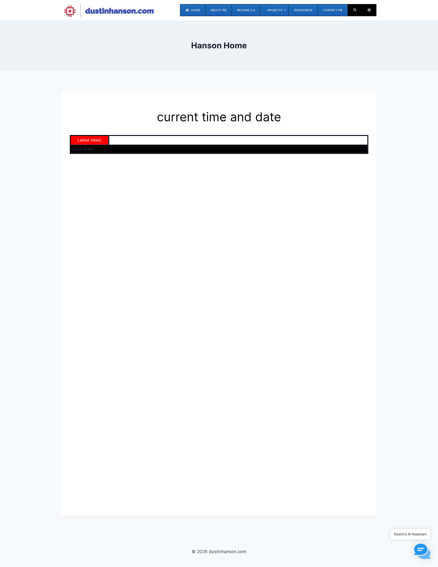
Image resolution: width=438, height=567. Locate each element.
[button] (422, 551)
